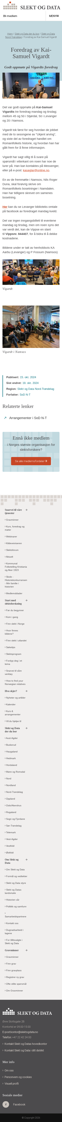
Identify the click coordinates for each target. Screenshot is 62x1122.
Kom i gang (11, 617)
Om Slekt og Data (15, 869)
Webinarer (11, 536)
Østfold (9, 852)
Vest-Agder (11, 839)
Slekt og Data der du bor (27, 34)
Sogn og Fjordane (15, 819)
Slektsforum (12, 550)
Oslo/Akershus (13, 805)
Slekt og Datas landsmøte (13, 891)
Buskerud (10, 745)
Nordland (10, 785)
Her (4, 206)
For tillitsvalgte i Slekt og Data (13, 942)
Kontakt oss (11, 923)
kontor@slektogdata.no (24, 1032)
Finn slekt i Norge (14, 623)
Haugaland (11, 751)
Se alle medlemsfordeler (29, 461)
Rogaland (10, 812)
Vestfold (9, 846)
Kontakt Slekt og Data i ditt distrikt (24, 1050)
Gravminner (12, 519)
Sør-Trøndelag (13, 825)
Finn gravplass (13, 970)
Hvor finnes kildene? (11, 632)
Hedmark (10, 758)
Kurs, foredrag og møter (14, 528)
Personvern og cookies (18, 1077)
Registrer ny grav (14, 977)
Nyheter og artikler (15, 697)
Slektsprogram (13, 654)
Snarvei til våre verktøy (13, 672)
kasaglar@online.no (36, 170)
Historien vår (12, 899)
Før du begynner (14, 610)
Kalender (10, 704)
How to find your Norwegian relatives (15, 682)
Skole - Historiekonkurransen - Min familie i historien (16, 581)
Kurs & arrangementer (13, 713)
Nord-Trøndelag (14, 792)
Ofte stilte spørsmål (15, 984)
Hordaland (11, 765)
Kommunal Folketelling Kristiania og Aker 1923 (16, 566)
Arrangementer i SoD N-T (28, 418)
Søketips (10, 647)
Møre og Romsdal (15, 771)
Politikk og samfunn (15, 906)
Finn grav (10, 963)
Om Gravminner (14, 990)
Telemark (10, 832)
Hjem (10, 34)
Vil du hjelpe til (13, 721)
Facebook (19, 1104)
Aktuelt (9, 556)
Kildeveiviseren (13, 543)
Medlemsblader (13, 593)
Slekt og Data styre (15, 883)
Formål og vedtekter (16, 876)
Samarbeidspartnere (15, 916)
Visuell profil (12, 1083)
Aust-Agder (11, 738)
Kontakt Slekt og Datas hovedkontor (26, 1043)
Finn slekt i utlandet (15, 640)
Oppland (10, 798)
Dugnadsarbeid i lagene (14, 932)
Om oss (9, 1070)
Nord (8, 778)
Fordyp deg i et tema (13, 662)
